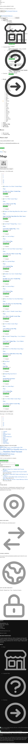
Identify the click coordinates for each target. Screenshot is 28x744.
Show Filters (3, 167)
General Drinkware (13, 52)
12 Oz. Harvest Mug (7, 291)
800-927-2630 (3, 633)
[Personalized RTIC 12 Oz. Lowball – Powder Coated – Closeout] (18, 49)
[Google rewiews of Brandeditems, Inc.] (11, 731)
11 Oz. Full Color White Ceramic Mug (12, 253)
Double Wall (5, 449)
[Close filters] (0, 483)
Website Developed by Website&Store (7, 742)
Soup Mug (5, 366)
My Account (6, 133)
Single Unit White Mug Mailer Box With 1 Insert (14, 216)
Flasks (4, 435)
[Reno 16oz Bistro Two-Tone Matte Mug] (15, 298)
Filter (17, 465)
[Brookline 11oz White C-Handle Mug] (15, 186)
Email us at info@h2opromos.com (7, 8)
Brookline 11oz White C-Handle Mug (11, 191)
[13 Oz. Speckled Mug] (15, 261)
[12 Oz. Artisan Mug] (15, 386)
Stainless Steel (9, 451)
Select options (12, 43)
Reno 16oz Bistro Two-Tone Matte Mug (12, 303)
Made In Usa (23, 449)
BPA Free (3, 447)
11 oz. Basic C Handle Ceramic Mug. (11, 316)
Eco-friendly (14, 449)
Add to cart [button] (11, 74)
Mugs (4, 188)
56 (3, 182)
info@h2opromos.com (5, 630)
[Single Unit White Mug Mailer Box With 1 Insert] (15, 211)
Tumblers (11, 67)
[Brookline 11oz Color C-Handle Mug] (15, 274)
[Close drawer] (0, 4)
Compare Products (4, 460)
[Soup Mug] (15, 361)
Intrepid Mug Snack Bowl (9, 378)
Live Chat (2, 148)
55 (3, 181)
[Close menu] (0, 1)
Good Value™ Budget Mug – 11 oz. (11, 228)
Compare (12, 46)
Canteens (5, 431)
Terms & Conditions (17, 733)
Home (1, 151)
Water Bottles (12, 37)
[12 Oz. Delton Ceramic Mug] (15, 323)
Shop (4, 647)
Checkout (5, 73)
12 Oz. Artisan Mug (7, 391)
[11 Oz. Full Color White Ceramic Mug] (15, 249)
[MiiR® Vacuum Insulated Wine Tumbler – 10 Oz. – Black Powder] (18, 64)
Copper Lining (10, 447)
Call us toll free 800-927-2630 (7, 6)
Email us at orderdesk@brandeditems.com (9, 143)
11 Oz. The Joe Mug (7, 241)
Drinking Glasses (7, 434)
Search (17, 17)
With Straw (11, 454)
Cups (4, 432)
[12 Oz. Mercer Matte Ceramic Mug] (15, 398)
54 (3, 180)
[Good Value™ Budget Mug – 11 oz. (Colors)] (15, 336)
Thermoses (5, 440)
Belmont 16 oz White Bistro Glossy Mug (12, 353)
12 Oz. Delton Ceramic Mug (9, 328)
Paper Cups (5, 439)
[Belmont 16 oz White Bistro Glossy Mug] (15, 348)
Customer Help (6, 47)
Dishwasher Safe (18, 447)
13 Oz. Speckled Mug (8, 266)
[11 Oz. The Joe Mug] (15, 236)
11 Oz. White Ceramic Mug (9, 203)
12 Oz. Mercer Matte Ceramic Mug (11, 403)
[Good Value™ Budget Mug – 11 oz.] (15, 224)
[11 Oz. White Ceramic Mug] (15, 199)
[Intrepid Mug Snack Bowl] (15, 373)
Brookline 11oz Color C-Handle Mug (11, 278)
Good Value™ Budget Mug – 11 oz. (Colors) (13, 341)
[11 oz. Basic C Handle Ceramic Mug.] (15, 311)
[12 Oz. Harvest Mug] (15, 286)
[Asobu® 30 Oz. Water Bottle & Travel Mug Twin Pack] (18, 34)
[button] (1, 101)
